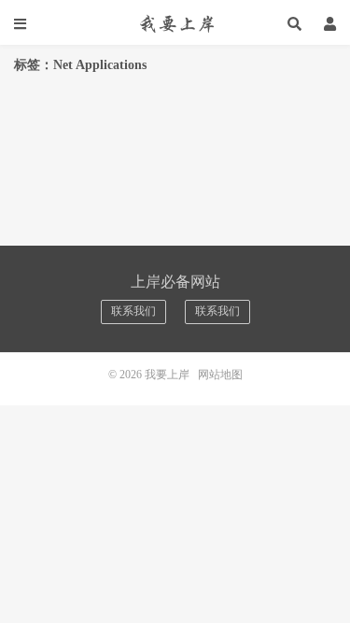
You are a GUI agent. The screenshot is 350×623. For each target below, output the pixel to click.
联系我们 (133, 311)
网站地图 (220, 374)
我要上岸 (175, 23)
